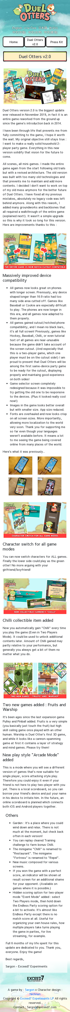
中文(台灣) (35, 32)
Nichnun (35, 994)
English (17, 28)
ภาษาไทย (30, 28)
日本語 (42, 28)
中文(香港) (51, 32)
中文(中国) (19, 32)
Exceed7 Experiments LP (37, 998)
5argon (29, 990)
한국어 (53, 28)
